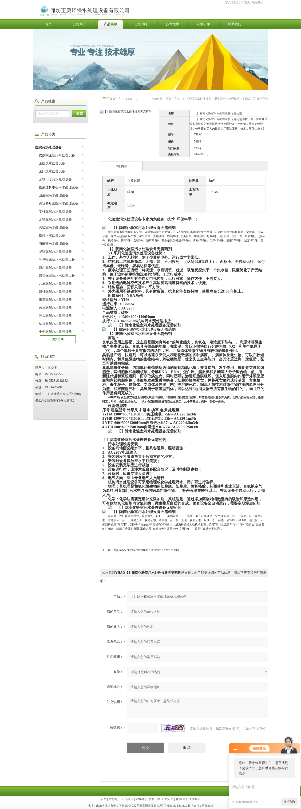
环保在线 (207, 805)
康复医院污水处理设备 (55, 299)
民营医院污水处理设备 (55, 307)
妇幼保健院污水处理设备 (57, 275)
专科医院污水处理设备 (55, 211)
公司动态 (141, 24)
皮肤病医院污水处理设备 (57, 155)
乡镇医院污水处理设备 (55, 251)
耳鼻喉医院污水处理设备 (57, 259)
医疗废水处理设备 (52, 171)
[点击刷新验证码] (173, 728)
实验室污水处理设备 (53, 227)
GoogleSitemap (177, 805)
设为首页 (244, 2)
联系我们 (257, 2)
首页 (48, 24)
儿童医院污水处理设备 (55, 283)
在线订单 (203, 24)
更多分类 (57, 339)
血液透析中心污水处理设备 (58, 187)
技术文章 (172, 24)
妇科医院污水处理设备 (55, 291)
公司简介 (79, 24)
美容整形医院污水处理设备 (58, 203)
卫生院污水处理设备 (53, 195)
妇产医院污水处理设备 (55, 267)
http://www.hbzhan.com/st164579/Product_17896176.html (146, 550)
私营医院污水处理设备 (55, 323)
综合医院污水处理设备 (55, 315)
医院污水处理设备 (48, 147)
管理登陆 (194, 799)
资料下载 (154, 799)
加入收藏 (231, 2)
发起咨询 (289, 801)
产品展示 (110, 24)
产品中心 (180, 98)
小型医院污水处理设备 (55, 331)
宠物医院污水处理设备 (55, 219)
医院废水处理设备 (52, 163)
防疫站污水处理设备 (53, 243)
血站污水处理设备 (52, 235)
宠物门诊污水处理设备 (55, 179)
